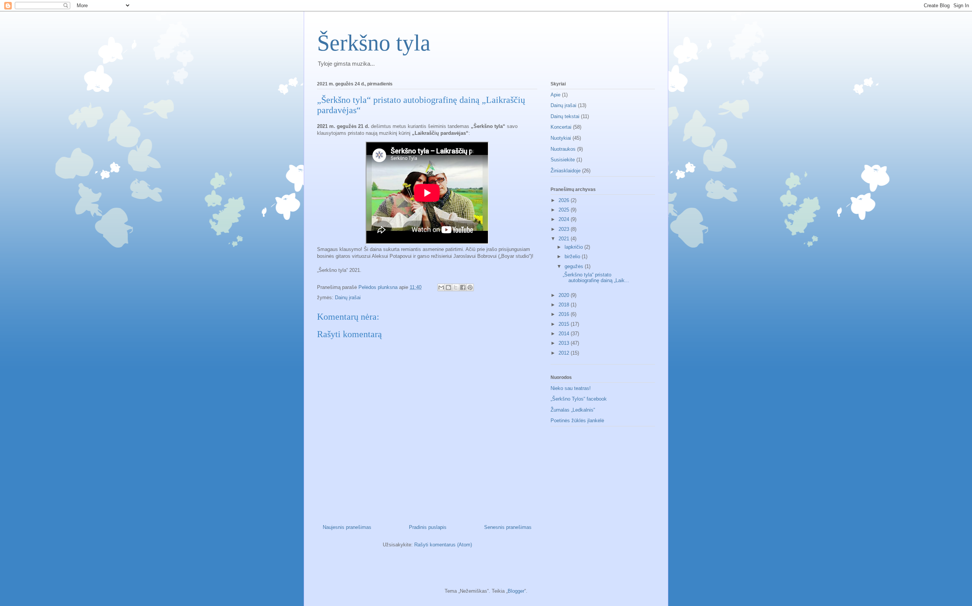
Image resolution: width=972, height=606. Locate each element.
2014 (565, 333)
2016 (565, 314)
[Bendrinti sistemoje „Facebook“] (463, 287)
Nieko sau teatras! (571, 388)
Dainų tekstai (565, 116)
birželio (573, 256)
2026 (565, 200)
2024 (565, 219)
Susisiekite (563, 160)
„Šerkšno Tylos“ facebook (579, 399)
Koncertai (561, 127)
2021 (565, 238)
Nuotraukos (563, 149)
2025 (565, 210)
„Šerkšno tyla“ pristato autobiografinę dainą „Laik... (596, 278)
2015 (565, 324)
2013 (565, 343)
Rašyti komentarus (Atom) (443, 545)
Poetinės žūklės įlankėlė (577, 420)
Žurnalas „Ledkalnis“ (573, 410)
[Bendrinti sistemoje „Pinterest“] (470, 287)
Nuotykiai (561, 138)
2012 (565, 353)
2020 (565, 295)
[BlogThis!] (448, 287)
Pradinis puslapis (428, 527)
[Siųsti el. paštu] (441, 287)
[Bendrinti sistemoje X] (455, 287)
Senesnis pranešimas (508, 527)
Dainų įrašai (348, 297)
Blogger (516, 591)
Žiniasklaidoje (566, 171)
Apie (555, 95)
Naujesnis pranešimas (347, 527)
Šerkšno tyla (374, 42)
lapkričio (574, 247)
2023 (565, 229)
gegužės (575, 266)
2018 (565, 305)
